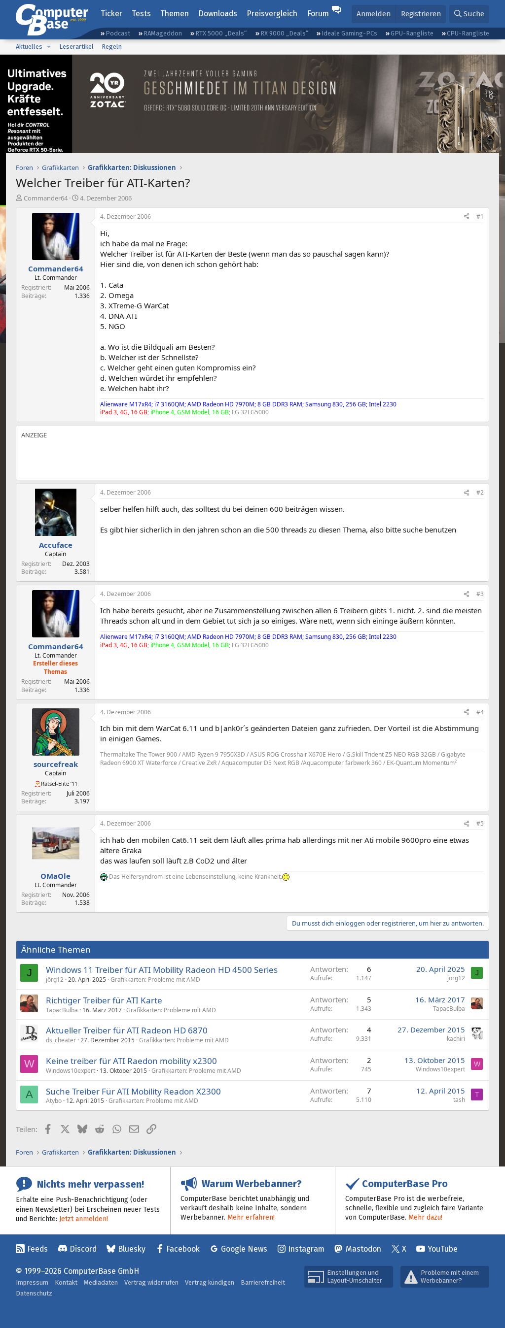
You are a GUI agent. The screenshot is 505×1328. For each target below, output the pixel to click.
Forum (318, 13)
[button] (48, 46)
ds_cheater (61, 1040)
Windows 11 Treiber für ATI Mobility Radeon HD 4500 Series (162, 969)
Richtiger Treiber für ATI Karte (104, 1000)
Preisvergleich (272, 13)
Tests (141, 13)
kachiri (456, 1038)
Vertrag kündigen (209, 1282)
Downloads (217, 13)
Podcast (118, 33)
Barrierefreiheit (263, 1282)
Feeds (37, 1249)
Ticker (111, 13)
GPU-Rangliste (412, 33)
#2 (480, 492)
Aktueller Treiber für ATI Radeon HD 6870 (127, 1030)
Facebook (183, 1249)
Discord (83, 1249)
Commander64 (46, 198)
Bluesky (131, 1249)
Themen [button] (174, 13)
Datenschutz (34, 1293)
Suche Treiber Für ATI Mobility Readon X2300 (133, 1091)
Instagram (306, 1249)
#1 (480, 216)
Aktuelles (29, 46)
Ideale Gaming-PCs (349, 33)
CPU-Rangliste (468, 33)
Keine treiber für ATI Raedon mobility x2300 (131, 1060)
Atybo (54, 1100)
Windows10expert (70, 1070)
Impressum (32, 1282)
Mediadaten (101, 1282)
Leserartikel (76, 46)
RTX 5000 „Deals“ (221, 33)
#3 (480, 594)
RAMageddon (163, 33)
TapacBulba (62, 1010)
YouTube (443, 1249)
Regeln (112, 46)
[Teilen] (466, 217)
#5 (480, 823)
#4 (480, 712)
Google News (244, 1249)
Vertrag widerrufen (151, 1282)
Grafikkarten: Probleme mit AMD (155, 979)
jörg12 (55, 979)
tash (459, 1100)
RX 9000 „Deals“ (284, 33)
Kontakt (66, 1282)
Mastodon (363, 1249)
